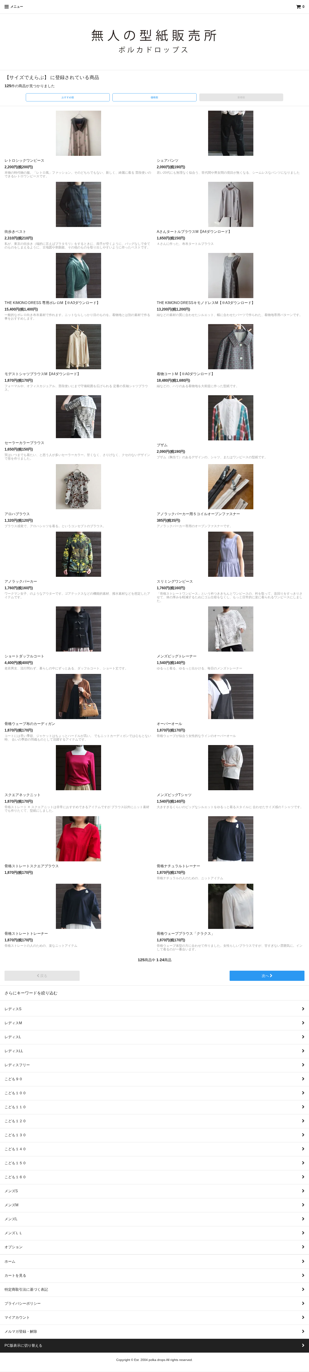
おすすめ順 (68, 97)
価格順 (154, 97)
